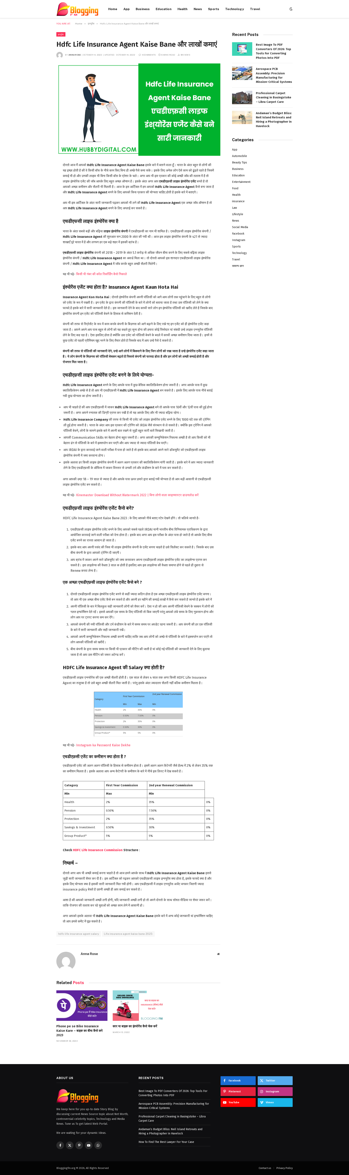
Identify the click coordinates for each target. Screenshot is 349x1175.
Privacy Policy (284, 1168)
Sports (213, 9)
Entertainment (241, 182)
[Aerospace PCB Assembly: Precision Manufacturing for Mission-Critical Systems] (242, 73)
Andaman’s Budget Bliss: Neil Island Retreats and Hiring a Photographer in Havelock (274, 119)
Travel (255, 9)
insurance (238, 201)
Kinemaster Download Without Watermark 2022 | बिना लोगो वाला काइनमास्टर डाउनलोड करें (137, 495)
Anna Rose (74, 55)
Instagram (238, 240)
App (126, 9)
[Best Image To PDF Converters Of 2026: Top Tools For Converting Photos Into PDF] (242, 49)
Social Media (240, 227)
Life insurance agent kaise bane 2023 (128, 933)
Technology (234, 9)
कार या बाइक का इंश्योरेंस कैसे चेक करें (135, 1026)
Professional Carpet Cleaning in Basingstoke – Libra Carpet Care (273, 97)
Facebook (238, 233)
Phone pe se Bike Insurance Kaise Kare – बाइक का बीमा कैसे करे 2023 (79, 1030)
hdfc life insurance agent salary (78, 933)
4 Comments (149, 55)
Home (112, 9)
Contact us (265, 1168)
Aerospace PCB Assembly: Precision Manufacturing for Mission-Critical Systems (274, 75)
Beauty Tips (239, 162)
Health (183, 9)
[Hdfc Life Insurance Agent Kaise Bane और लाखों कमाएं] (138, 109)
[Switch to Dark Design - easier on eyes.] (291, 9)
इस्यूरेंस (61, 34)
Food (235, 188)
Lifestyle (237, 214)
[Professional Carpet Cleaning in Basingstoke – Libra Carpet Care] (242, 97)
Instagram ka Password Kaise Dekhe (103, 745)
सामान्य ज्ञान (238, 266)
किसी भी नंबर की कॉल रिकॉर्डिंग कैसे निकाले (101, 274)
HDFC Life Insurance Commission (98, 850)
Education (163, 9)
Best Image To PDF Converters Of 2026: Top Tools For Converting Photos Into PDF (273, 51)
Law (234, 208)
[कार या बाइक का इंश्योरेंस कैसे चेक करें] (138, 1005)
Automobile (239, 156)
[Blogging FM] (77, 9)
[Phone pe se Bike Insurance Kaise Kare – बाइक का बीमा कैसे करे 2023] (81, 1005)
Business (143, 9)
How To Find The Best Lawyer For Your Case (166, 1142)
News (198, 9)
